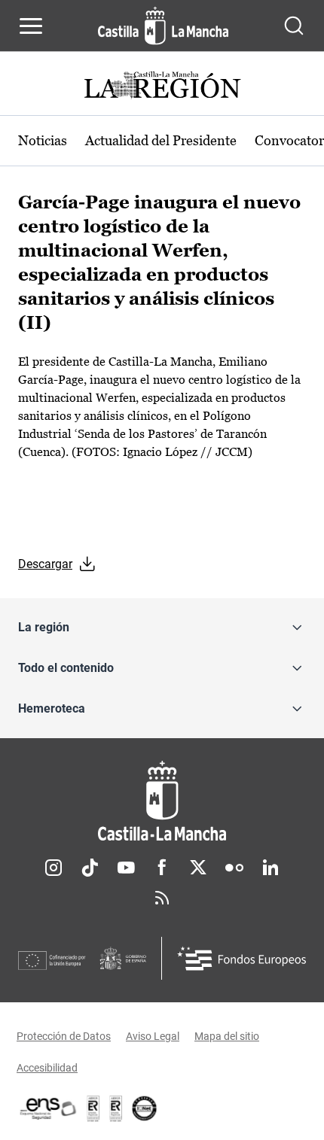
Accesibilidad (47, 1068)
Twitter (198, 868)
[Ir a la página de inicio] (163, 25)
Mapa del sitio (226, 1036)
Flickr (234, 868)
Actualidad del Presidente (161, 140)
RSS (162, 898)
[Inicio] (162, 801)
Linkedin (270, 868)
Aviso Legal (152, 1036)
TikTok (90, 868)
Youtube (126, 868)
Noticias (42, 140)
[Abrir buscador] (294, 26)
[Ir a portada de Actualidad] (162, 87)
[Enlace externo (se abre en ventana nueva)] (116, 1108)
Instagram (53, 868)
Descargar (45, 564)
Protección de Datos (64, 1036)
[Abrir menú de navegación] (31, 25)
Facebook (162, 868)
